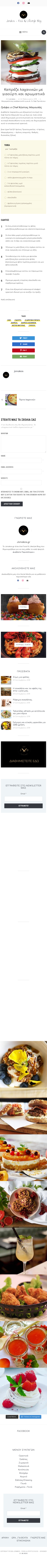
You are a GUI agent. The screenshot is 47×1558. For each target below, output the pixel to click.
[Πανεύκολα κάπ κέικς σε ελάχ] (23, 1204)
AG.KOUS (24, 1553)
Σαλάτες (23, 1459)
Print (25, 356)
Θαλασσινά (23, 1466)
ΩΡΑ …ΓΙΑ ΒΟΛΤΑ (20, 1538)
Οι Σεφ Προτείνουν (38, 101)
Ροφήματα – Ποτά (23, 1487)
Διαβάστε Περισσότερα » (23, 552)
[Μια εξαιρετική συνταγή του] (23, 1064)
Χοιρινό (23, 1477)
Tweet (25, 338)
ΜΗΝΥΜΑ (4, 433)
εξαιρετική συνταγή (32, 320)
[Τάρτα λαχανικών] (11, 400)
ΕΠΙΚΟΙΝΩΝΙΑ (23, 1541)
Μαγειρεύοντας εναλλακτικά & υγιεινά (15, 101)
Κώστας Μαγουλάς (18, 325)
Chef (9, 320)
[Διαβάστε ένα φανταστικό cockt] (23, 1251)
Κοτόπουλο (23, 1470)
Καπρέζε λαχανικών (28, 323)
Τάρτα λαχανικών (27, 400)
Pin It (25, 350)
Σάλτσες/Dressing (23, 1480)
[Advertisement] (23, 841)
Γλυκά (23, 1484)
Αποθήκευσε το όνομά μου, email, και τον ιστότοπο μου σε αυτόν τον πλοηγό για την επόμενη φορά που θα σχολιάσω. (23, 495)
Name (3, 456)
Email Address (7, 467)
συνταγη (32, 325)
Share (25, 344)
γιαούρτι (18, 320)
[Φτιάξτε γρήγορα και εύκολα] (23, 1157)
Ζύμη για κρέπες (21, 677)
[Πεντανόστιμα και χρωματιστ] (23, 1344)
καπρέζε (14, 323)
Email (23, 794)
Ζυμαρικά (23, 1463)
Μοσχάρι (23, 1473)
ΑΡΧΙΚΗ (5, 1538)
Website (4, 478)
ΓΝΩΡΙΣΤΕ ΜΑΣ (38, 1538)
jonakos (12, 99)
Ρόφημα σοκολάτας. (22, 700)
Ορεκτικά (23, 1456)
